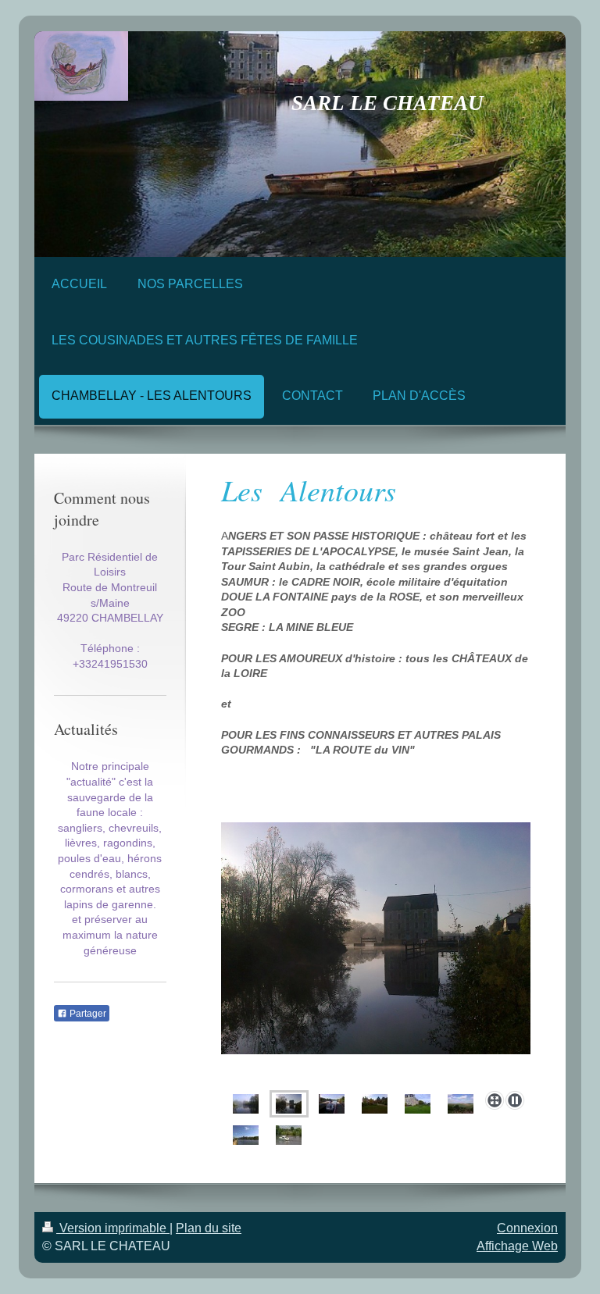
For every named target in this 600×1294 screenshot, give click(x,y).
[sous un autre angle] (417, 1104)
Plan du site (208, 1228)
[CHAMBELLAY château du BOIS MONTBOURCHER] (375, 1104)
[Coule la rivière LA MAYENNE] (246, 1104)
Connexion (527, 1228)
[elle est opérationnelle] (332, 1104)
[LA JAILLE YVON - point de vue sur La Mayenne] (460, 1104)
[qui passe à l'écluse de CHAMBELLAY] (375, 953)
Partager (86, 1013)
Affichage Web (517, 1246)
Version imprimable (113, 1228)
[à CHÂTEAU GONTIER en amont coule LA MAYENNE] (246, 1135)
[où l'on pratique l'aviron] (289, 1135)
